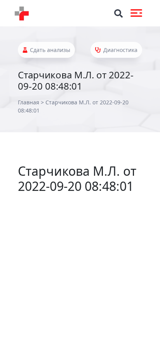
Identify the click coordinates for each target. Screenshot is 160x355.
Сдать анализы (49, 50)
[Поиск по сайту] (118, 13)
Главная (28, 102)
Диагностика (119, 50)
